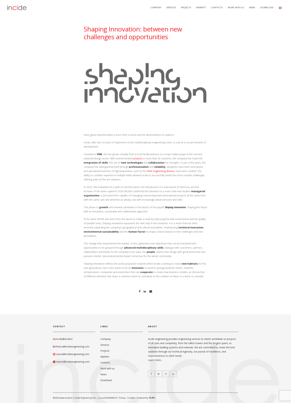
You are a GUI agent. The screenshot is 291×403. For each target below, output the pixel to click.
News (252, 7)
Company (155, 7)
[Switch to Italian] (280, 7)
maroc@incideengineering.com (73, 361)
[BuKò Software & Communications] (152, 398)
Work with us (236, 7)
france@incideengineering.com (72, 346)
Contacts (217, 7)
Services (171, 7)
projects (138, 158)
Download (267, 7)
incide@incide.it (64, 339)
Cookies (131, 397)
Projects (186, 7)
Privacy (122, 397)
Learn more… (155, 360)
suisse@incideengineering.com (72, 354)
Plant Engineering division (160, 171)
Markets (201, 7)
